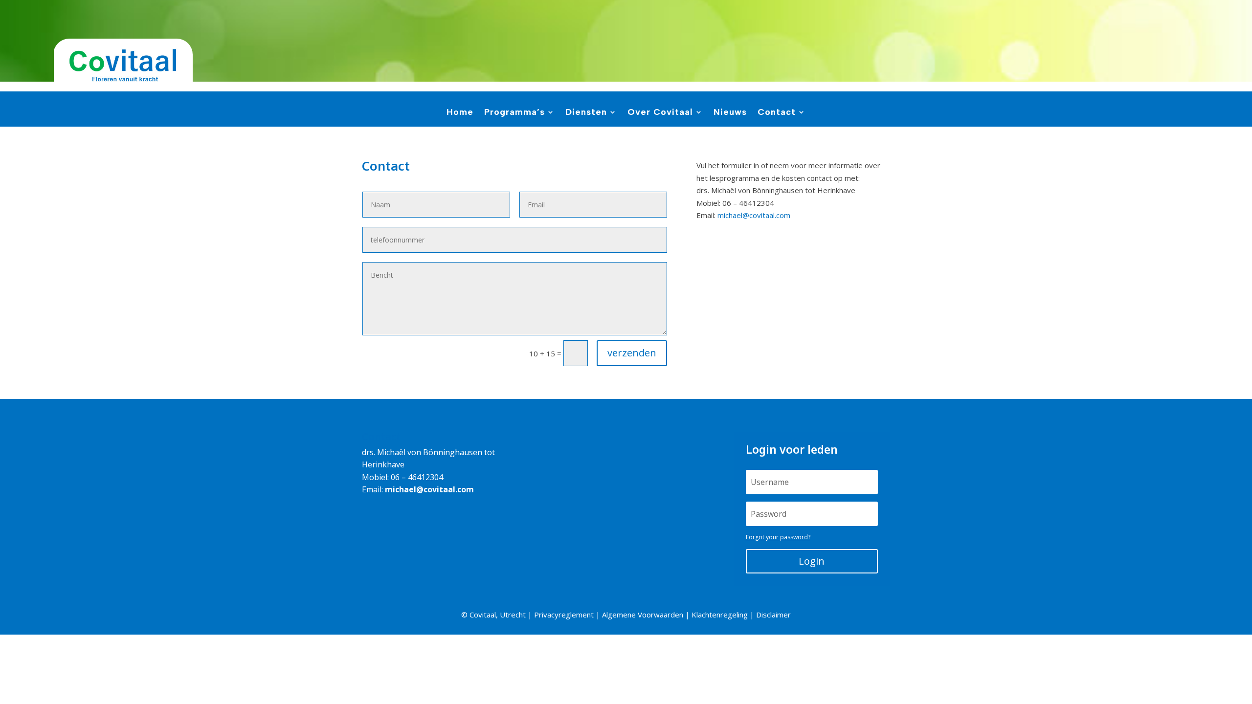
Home (460, 113)
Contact (777, 113)
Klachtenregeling (720, 614)
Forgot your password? (778, 537)
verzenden (631, 352)
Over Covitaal (660, 113)
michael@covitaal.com (753, 215)
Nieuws (730, 113)
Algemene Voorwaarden (642, 614)
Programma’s (514, 113)
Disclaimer (773, 614)
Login (812, 561)
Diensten (586, 113)
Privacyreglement (564, 614)
